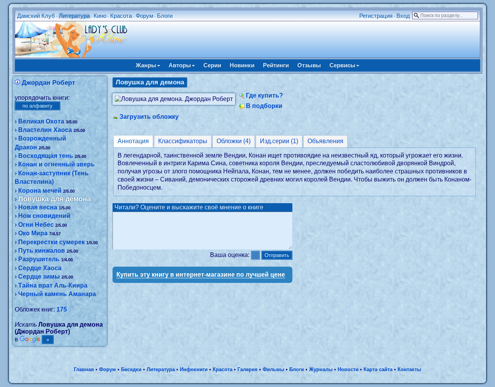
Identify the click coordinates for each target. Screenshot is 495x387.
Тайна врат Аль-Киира (52, 285)
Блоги (164, 15)
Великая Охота (41, 121)
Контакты (409, 369)
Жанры (146, 65)
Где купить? (264, 95)
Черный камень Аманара (57, 294)
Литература (74, 15)
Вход (403, 15)
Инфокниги (194, 369)
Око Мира (33, 233)
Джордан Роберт (48, 82)
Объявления (325, 141)
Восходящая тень (45, 155)
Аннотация (133, 141)
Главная (84, 369)
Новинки (242, 65)
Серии (212, 65)
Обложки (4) (234, 141)
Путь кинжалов (41, 250)
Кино (100, 15)
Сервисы (342, 65)
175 (61, 309)
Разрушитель (39, 259)
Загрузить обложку (149, 116)
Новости (348, 369)
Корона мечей (39, 190)
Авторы (180, 65)
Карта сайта (378, 369)
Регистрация (376, 15)
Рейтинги (276, 65)
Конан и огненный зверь (56, 164)
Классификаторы (182, 141)
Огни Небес (36, 224)
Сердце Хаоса (39, 268)
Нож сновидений (44, 215)
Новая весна (37, 207)
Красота (121, 15)
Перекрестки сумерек (51, 242)
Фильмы (273, 369)
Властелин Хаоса (45, 130)
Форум (144, 15)
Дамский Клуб (36, 15)
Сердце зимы (39, 276)
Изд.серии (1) (279, 141)
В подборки (264, 106)
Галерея (247, 369)
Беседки (131, 369)
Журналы (321, 369)
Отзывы (309, 65)
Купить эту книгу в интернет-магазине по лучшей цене (200, 274)
